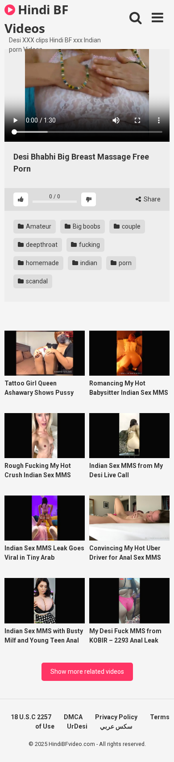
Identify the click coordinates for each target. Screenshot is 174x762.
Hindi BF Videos (36, 18)
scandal (36, 281)
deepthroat (41, 244)
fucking (89, 244)
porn (124, 262)
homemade (42, 262)
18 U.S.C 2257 (31, 717)
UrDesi (77, 726)
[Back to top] (157, 744)
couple (130, 226)
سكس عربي (116, 726)
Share (151, 199)
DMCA (73, 717)
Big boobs (85, 226)
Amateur (38, 226)
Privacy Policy (116, 717)
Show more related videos (87, 671)
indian (88, 262)
